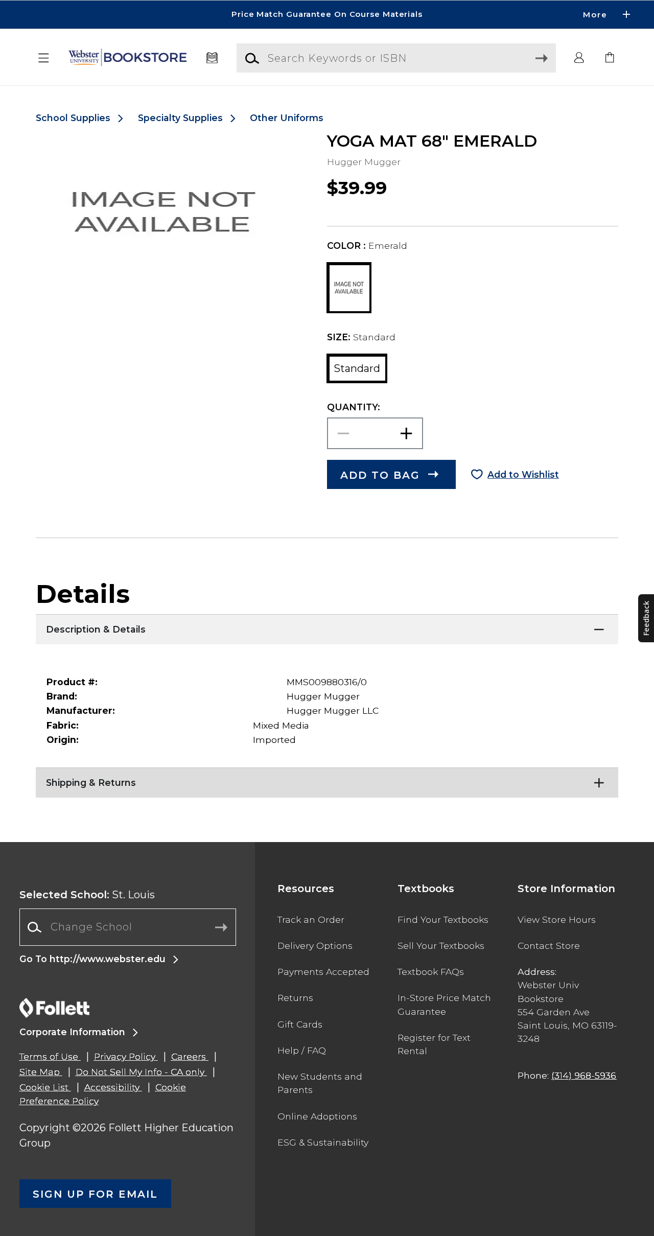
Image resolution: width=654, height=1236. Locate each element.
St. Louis (87, 895)
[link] (610, 58)
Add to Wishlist (523, 474)
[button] (327, 15)
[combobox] (127, 927)
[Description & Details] (327, 627)
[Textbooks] (212, 58)
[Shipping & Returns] (327, 780)
